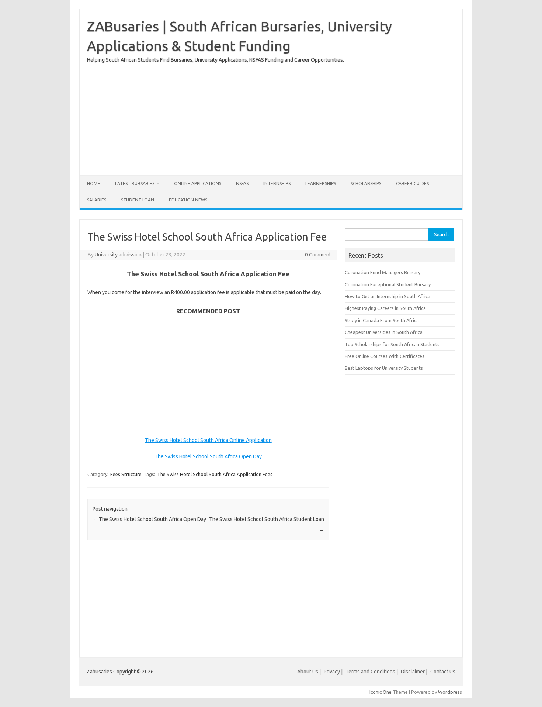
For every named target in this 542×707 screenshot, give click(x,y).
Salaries (96, 199)
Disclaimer (413, 672)
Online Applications (197, 183)
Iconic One (380, 691)
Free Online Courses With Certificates (384, 356)
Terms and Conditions (370, 672)
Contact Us (442, 672)
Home (93, 183)
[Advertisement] (271, 116)
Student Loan (137, 199)
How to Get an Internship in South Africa (387, 296)
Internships (277, 183)
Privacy (332, 672)
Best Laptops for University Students (384, 367)
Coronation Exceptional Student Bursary (388, 284)
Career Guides (412, 183)
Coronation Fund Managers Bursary (382, 272)
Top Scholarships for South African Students (392, 344)
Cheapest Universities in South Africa (384, 332)
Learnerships (320, 183)
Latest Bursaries (134, 183)
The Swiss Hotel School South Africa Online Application (208, 440)
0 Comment (318, 255)
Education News (188, 199)
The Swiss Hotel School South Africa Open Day (208, 456)
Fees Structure (126, 474)
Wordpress (450, 691)
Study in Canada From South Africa (382, 320)
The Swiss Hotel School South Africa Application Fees (214, 474)
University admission (118, 255)
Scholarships (366, 183)
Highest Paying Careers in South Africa (385, 308)
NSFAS (242, 183)
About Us (307, 672)
